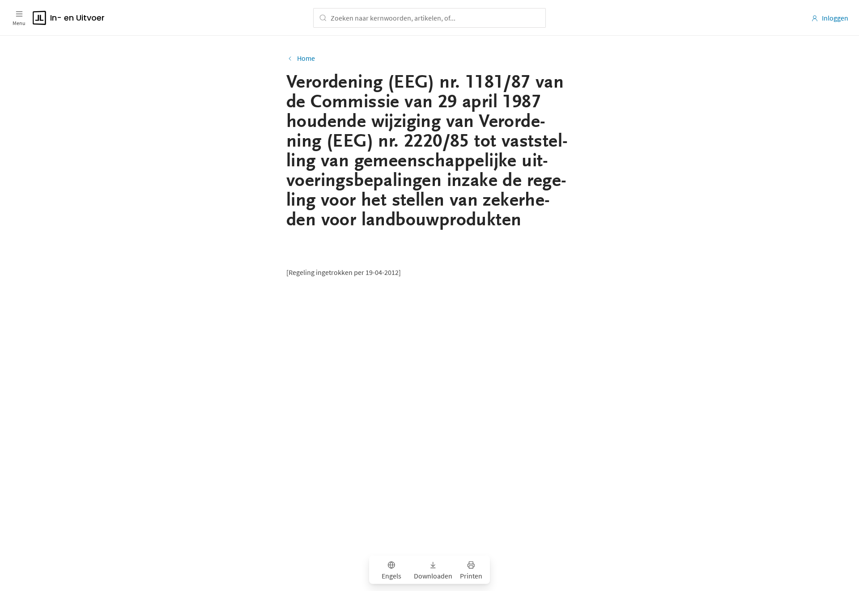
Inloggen (835, 17)
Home (306, 58)
